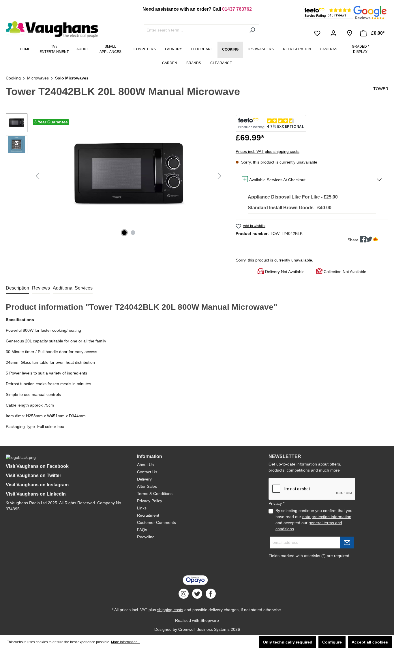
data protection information (326, 516)
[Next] (219, 175)
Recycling (146, 537)
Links (142, 508)
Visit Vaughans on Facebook (37, 466)
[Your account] (335, 33)
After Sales (147, 486)
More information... (125, 642)
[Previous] (37, 175)
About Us (145, 464)
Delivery (144, 479)
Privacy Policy (149, 500)
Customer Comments (156, 522)
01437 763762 (237, 9)
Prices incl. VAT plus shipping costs (267, 151)
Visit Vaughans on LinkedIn (36, 494)
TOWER (380, 88)
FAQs (142, 529)
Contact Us (147, 472)
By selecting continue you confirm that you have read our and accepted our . (313, 519)
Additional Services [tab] (73, 287)
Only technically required (287, 642)
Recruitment (148, 515)
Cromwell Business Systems (204, 629)
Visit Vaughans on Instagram (37, 484)
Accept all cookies (370, 642)
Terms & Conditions (154, 493)
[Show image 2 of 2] (133, 232)
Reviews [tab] (41, 287)
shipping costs (170, 609)
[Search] (252, 30)
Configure (332, 642)
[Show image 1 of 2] (124, 232)
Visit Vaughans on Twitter (33, 475)
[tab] (17, 288)
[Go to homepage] (49, 29)
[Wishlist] (318, 33)
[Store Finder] (350, 33)
